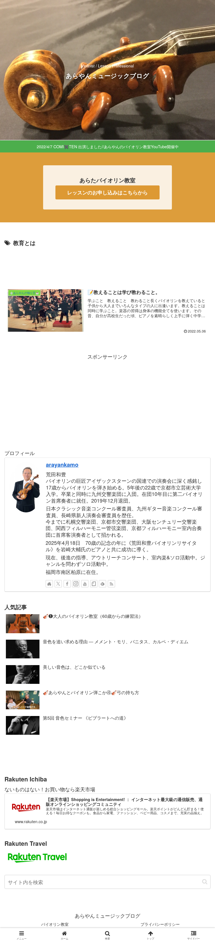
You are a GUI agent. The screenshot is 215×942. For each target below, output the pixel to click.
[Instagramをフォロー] (76, 583)
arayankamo (62, 464)
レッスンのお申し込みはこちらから (107, 192)
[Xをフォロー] (58, 583)
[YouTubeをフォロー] (84, 583)
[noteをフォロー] (93, 583)
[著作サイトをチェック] (49, 583)
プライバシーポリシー (160, 924)
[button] (205, 882)
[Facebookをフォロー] (67, 583)
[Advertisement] (107, 263)
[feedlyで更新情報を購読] (102, 583)
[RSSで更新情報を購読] (111, 583)
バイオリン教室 (55, 924)
